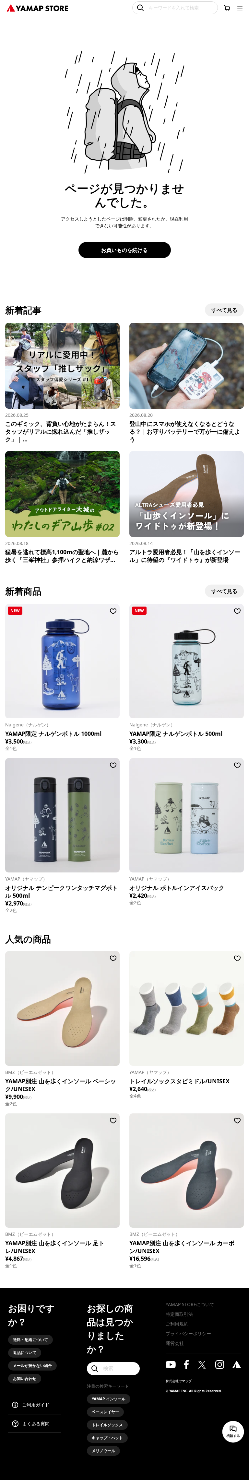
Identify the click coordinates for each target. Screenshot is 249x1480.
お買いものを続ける (124, 250)
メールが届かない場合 (32, 1365)
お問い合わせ (24, 1378)
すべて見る (224, 309)
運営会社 (175, 1343)
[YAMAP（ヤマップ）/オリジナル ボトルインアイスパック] (186, 815)
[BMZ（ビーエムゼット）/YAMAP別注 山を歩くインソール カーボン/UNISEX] (186, 1170)
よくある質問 (36, 1423)
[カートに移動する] (227, 8)
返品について (24, 1352)
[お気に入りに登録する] (113, 611)
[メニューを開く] (240, 8)
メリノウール (103, 1450)
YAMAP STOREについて (190, 1304)
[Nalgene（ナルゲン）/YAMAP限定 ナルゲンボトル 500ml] (186, 661)
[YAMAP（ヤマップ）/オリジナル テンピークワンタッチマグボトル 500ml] (62, 815)
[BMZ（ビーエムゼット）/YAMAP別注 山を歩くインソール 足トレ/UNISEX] (62, 1170)
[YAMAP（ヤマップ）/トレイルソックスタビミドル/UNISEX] (186, 1008)
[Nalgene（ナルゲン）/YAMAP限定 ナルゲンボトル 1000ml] (62, 661)
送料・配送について (30, 1339)
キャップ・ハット (107, 1437)
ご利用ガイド (35, 1405)
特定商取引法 (179, 1314)
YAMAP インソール (108, 1399)
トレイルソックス (107, 1425)
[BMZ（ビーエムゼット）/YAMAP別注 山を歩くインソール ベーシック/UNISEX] (62, 1008)
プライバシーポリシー (188, 1333)
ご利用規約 (177, 1324)
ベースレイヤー (105, 1412)
